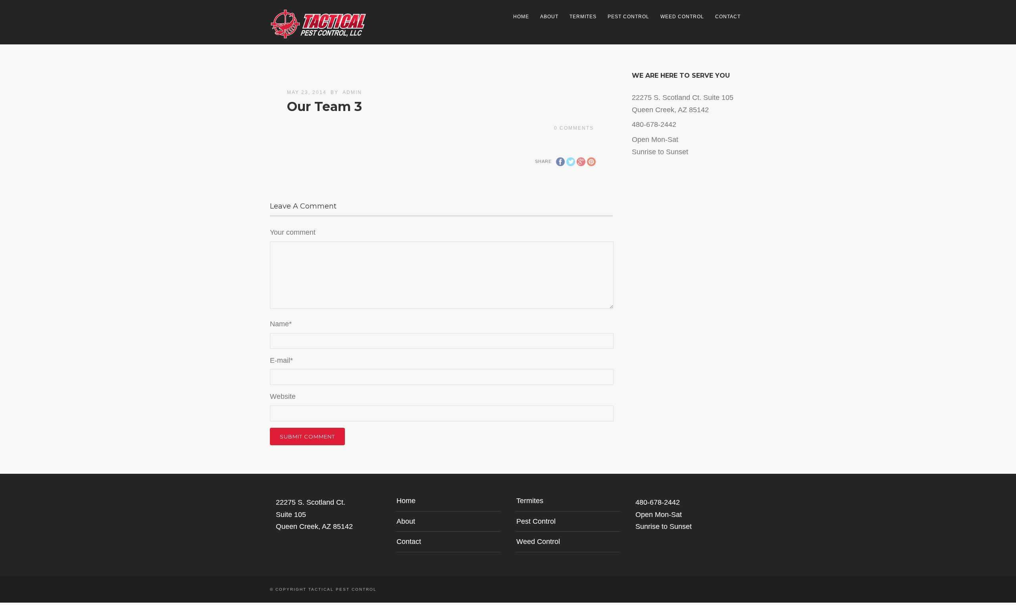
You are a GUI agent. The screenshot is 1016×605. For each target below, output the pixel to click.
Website (283, 396)
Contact (728, 16)
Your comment (293, 232)
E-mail (281, 360)
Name (281, 324)
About (549, 16)
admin (352, 92)
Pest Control (628, 16)
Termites (583, 16)
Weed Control (682, 16)
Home (521, 16)
